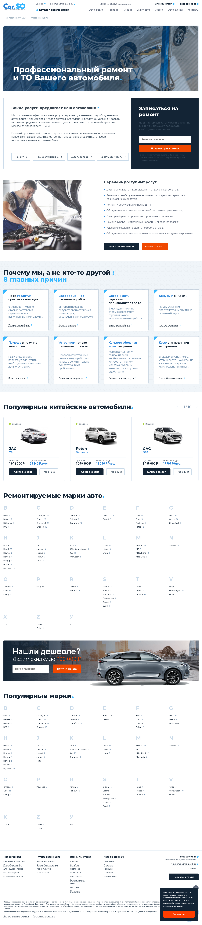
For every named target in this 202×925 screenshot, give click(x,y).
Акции (128, 10)
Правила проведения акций (44, 916)
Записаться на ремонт (121, 246)
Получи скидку (67, 668)
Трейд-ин (113, 10)
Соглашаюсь (179, 914)
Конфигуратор (44, 868)
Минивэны (75, 891)
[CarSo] (19, 6)
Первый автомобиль (13, 865)
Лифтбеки (75, 868)
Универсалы (76, 872)
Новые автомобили (46, 861)
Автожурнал (175, 10)
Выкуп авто (143, 10)
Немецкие (109, 868)
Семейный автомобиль (14, 861)
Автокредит (96, 10)
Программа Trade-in (13, 876)
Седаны (74, 861)
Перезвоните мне (184, 876)
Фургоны (74, 887)
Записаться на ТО (155, 246)
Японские (108, 865)
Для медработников (13, 868)
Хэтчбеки (74, 865)
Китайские (109, 861)
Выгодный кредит (11, 872)
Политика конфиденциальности (16, 916)
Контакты (193, 10)
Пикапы (74, 883)
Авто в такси (43, 872)
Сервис (159, 10)
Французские (110, 876)
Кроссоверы (76, 876)
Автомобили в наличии (47, 865)
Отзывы (192, 868)
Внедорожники (77, 880)
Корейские (109, 872)
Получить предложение (165, 148)
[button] (178, 406)
